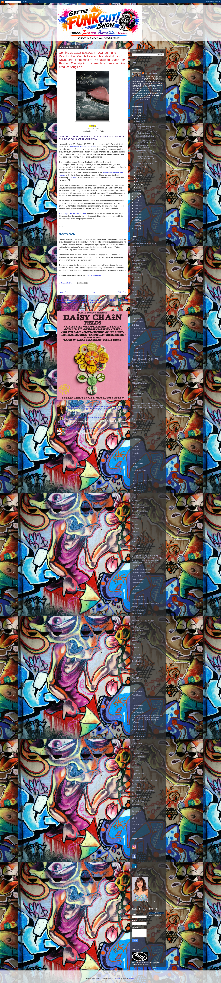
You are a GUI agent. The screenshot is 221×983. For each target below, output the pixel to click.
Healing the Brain (137, 490)
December (140, 118)
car (133, 311)
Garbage (135, 467)
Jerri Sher (135, 518)
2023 (136, 194)
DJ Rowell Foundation (139, 383)
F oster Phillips (137, 429)
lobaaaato (117, 978)
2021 (136, 200)
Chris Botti (135, 325)
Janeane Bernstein (138, 507)
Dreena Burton (137, 397)
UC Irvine (135, 818)
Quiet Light (135, 688)
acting (134, 250)
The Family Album (138, 801)
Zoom (134, 831)
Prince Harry (136, 681)
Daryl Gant (135, 366)
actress (134, 253)
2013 (136, 223)
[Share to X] (82, 283)
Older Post (122, 292)
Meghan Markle (137, 613)
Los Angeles (136, 586)
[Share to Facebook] (85, 283)
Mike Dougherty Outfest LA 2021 (143, 620)
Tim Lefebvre (136, 811)
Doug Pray (135, 390)
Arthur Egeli (136, 277)
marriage (135, 607)
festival (134, 433)
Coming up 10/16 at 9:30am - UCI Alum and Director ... (147, 137)
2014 (136, 220)
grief (133, 477)
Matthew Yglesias (138, 610)
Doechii (134, 386)
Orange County (137, 664)
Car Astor (135, 315)
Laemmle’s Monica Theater (141, 572)
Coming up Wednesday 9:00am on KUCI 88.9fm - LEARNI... (146, 142)
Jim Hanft (135, 524)
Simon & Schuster (138, 757)
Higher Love (136, 494)
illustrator (135, 501)
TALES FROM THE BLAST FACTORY (145, 780)
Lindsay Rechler (137, 576)
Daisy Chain (136, 349)
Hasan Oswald (137, 484)
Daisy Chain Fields (138, 352)
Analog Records (137, 264)
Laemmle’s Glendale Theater (141, 569)
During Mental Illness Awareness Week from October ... (146, 146)
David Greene (136, 369)
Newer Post (63, 292)
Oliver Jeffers (136, 658)
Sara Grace (136, 733)
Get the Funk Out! (151, 73)
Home (93, 292)
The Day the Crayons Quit (140, 797)
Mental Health (136, 617)
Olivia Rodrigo (136, 661)
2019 (136, 205)
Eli (133, 416)
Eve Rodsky (136, 422)
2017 (136, 211)
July (138, 173)
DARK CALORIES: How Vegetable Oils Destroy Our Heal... (146, 152)
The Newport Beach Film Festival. (83, 147)
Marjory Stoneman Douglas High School (145, 603)
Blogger (131, 978)
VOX (133, 821)
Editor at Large (137, 412)
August (138, 170)
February (139, 187)
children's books (137, 321)
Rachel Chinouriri (137, 692)
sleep (134, 763)
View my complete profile (140, 99)
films (133, 456)
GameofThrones (137, 463)
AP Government (137, 274)
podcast (134, 675)
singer (134, 760)
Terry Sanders (136, 787)
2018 (136, 208)
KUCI (134, 552)
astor (133, 284)
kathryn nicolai (137, 535)
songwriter (135, 767)
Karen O (135, 531)
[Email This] (78, 283)
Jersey (134, 521)
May (138, 178)
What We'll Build (137, 825)
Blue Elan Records (138, 301)
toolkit (134, 814)
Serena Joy (136, 750)
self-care (135, 746)
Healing (134, 487)
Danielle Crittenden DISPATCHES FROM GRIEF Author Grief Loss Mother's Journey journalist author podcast (146, 361)
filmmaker (135, 446)
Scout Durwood (137, 743)
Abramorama (136, 247)
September (140, 167)
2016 (136, 214)
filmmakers (135, 450)
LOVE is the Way (138, 596)
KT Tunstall (136, 548)
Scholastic (135, 740)
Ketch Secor (136, 545)
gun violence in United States (142, 480)
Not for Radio (136, 654)
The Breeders (136, 794)
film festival (136, 439)
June (138, 175)
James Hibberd (137, 504)
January (139, 190)
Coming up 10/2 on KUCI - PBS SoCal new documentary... (146, 162)
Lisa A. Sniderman (138, 579)
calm (133, 304)
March (138, 184)
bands (134, 291)
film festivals (136, 443)
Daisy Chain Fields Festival (141, 355)
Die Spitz (135, 376)
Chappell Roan (137, 318)
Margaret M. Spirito (138, 600)
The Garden (136, 804)
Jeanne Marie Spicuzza (140, 511)
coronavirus (136, 335)
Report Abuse (137, 838)
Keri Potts (135, 541)
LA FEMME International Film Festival (144, 566)
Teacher (134, 784)
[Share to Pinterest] (87, 283)
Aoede (134, 270)
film (133, 436)
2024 (136, 116)
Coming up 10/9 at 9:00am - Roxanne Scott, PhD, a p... (146, 157)
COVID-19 (135, 338)
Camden (135, 308)
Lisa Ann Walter (137, 583)
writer (134, 828)
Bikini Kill (135, 294)
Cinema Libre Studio (138, 332)
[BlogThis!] (80, 283)
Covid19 (134, 342)
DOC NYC (73, 178)
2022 (136, 197)
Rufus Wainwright (138, 712)
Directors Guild (137, 380)
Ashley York (136, 281)
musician (135, 641)
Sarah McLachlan (138, 736)
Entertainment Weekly (139, 419)
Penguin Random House (140, 668)
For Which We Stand (139, 460)
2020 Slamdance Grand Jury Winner (144, 243)
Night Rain (135, 651)
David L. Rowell (137, 373)
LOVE (134, 593)
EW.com (135, 426)
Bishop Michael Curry (139, 298)
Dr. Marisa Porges (138, 393)
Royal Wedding (137, 709)
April (138, 181)
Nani (133, 644)
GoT (133, 473)
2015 (136, 217)
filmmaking (135, 453)
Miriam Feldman (137, 630)
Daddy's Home (137, 345)
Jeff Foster (135, 514)
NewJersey (135, 647)
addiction (135, 257)
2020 (136, 202)
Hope (133, 497)
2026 (136, 110)
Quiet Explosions (137, 685)
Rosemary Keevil (137, 705)
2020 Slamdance (137, 240)
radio (133, 698)
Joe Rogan (135, 528)
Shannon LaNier (137, 753)
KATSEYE (135, 538)
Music (134, 637)
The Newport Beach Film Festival (72, 214)
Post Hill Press (137, 678)
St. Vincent (136, 770)
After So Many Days (139, 260)
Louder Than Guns (138, 590)
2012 (136, 226)
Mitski (134, 634)
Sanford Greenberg (138, 729)
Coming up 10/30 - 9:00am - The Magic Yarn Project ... (146, 132)
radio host (135, 702)
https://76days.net (93, 275)
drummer (135, 400)
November (140, 121)
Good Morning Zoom (139, 470)
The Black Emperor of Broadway (143, 791)
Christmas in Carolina (139, 328)
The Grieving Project (139, 808)
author (134, 287)
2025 (136, 113)
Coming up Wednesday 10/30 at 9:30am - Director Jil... (146, 127)
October (139, 124)
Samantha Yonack (138, 726)
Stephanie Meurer (138, 774)
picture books (136, 671)
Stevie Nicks (136, 777)
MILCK (134, 624)
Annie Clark (136, 267)
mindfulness (136, 627)
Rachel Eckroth (137, 695)
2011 (136, 229)
